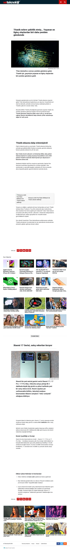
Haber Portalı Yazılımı (10, 547)
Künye (33, 543)
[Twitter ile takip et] (61, 543)
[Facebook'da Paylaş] (18, 250)
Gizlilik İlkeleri (44, 543)
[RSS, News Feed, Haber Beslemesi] (65, 543)
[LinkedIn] (24, 250)
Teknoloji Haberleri (26, 543)
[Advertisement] (35, 15)
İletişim (37, 543)
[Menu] (61, 2)
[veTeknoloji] (11, 2)
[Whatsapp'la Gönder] (27, 250)
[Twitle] (21, 250)
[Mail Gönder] (30, 250)
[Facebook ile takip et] (58, 543)
